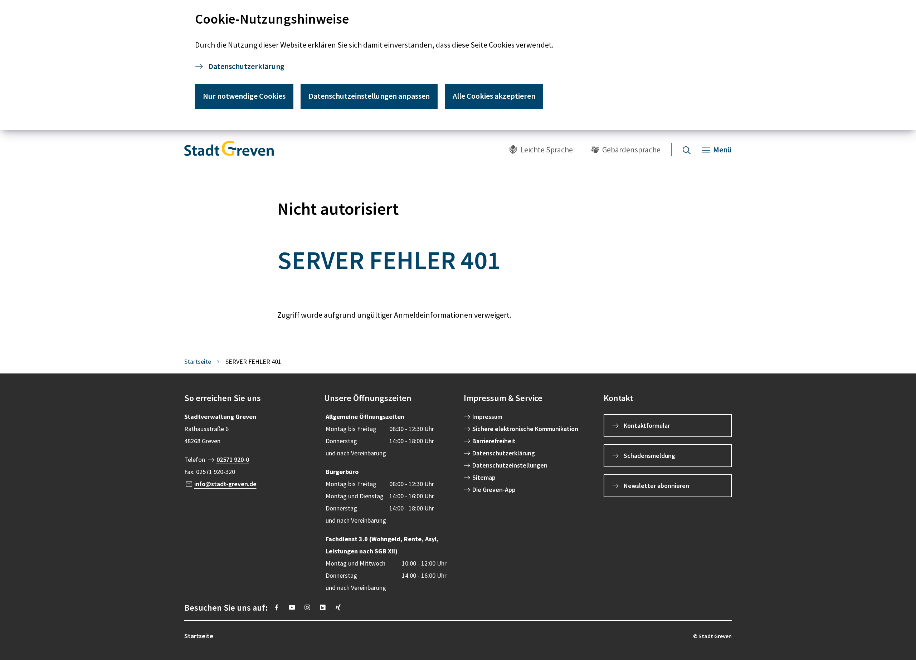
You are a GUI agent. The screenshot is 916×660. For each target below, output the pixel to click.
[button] (248, 398)
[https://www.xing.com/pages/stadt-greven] (338, 607)
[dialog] (458, 65)
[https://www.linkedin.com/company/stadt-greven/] (323, 607)
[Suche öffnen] (686, 149)
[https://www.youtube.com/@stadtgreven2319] (292, 607)
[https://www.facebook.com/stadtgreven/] (276, 607)
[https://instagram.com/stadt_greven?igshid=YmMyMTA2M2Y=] (307, 607)
